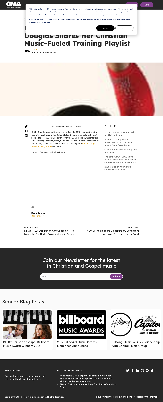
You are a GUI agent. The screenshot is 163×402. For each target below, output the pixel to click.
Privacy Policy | (104, 396)
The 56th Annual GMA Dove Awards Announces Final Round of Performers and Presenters (120, 159)
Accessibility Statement (146, 396)
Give (147, 4)
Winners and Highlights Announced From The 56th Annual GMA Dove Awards (118, 142)
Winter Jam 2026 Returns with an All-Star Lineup (120, 134)
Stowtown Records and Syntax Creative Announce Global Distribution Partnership (86, 380)
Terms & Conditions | (123, 396)
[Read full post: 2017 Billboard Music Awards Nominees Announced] (81, 324)
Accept (105, 28)
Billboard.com (37, 216)
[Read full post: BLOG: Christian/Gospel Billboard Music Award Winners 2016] (27, 324)
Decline (124, 28)
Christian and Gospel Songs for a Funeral (120, 151)
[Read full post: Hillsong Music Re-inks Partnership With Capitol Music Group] (135, 324)
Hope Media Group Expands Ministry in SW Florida (85, 375)
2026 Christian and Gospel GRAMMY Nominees (117, 168)
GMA (34, 49)
